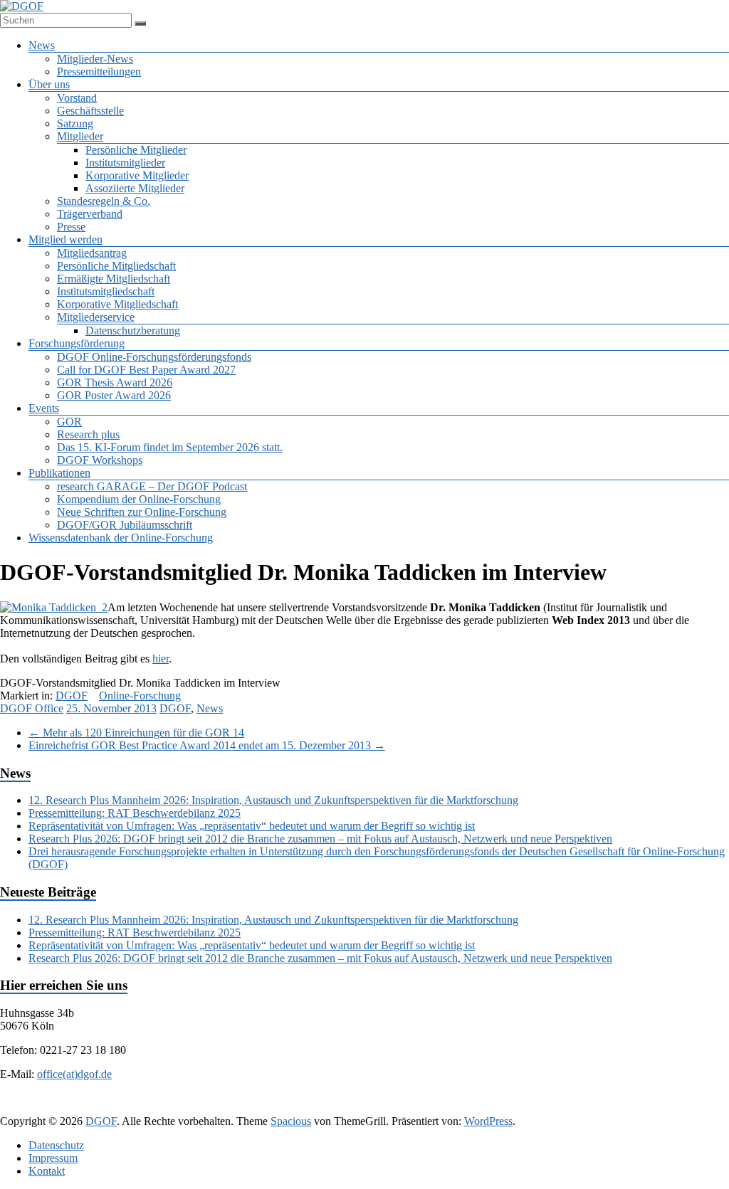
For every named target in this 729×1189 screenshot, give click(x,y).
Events (43, 408)
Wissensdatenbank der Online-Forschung (120, 538)
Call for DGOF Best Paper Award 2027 (146, 370)
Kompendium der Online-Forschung (139, 499)
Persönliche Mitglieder (136, 150)
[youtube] (447, 1107)
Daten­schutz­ (56, 1145)
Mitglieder (80, 136)
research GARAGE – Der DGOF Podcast (152, 486)
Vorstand (77, 98)
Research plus (88, 434)
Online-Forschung (140, 695)
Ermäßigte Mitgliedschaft (113, 279)
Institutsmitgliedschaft (105, 291)
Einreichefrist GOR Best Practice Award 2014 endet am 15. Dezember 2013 (206, 745)
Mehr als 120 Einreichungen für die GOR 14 (136, 732)
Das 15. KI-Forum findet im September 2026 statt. (170, 447)
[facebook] (276, 1107)
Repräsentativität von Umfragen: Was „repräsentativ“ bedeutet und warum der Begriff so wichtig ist (251, 826)
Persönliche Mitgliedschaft (116, 266)
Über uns (49, 84)
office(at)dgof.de (74, 1074)
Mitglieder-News (95, 59)
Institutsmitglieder (125, 163)
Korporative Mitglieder (137, 175)
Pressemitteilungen (99, 71)
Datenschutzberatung (132, 330)
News (41, 45)
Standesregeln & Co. (103, 201)
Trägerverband (89, 214)
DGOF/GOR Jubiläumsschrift (124, 525)
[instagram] (413, 1107)
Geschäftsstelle (90, 111)
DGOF (72, 695)
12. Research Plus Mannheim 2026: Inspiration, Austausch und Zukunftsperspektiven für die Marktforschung (273, 800)
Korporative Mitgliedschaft (117, 304)
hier (160, 658)
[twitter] (310, 1107)
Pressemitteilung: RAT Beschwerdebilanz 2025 (134, 813)
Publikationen (59, 473)
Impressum (53, 1158)
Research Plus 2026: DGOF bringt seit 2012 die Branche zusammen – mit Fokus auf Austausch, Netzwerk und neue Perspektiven (320, 839)
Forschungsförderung (76, 343)
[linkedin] (344, 1107)
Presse (71, 227)
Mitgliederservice (96, 317)
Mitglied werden (65, 239)
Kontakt (46, 1171)
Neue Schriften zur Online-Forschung (141, 512)
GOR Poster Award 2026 (114, 395)
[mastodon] (481, 1107)
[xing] (378, 1107)
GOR (69, 422)
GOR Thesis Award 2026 (114, 382)
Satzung (75, 123)
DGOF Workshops (99, 460)
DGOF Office (31, 708)
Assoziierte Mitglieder (134, 188)
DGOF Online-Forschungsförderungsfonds (154, 357)
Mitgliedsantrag (92, 253)
